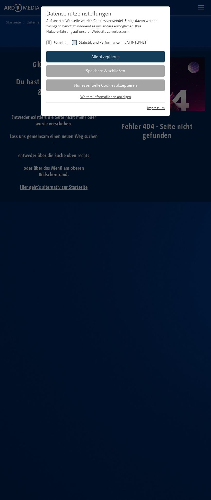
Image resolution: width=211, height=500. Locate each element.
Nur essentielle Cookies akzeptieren (105, 85)
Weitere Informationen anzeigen (105, 96)
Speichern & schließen (105, 71)
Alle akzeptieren (105, 56)
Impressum (156, 108)
